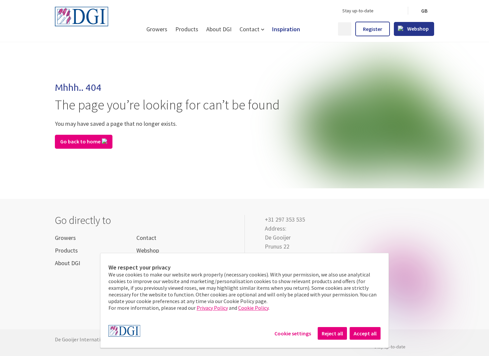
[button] (424, 11)
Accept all (365, 333)
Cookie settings (292, 333)
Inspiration (286, 29)
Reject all (332, 333)
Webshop (147, 250)
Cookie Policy (253, 307)
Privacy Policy (212, 307)
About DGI (219, 29)
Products (186, 29)
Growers (156, 29)
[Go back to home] (244, 115)
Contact (249, 29)
